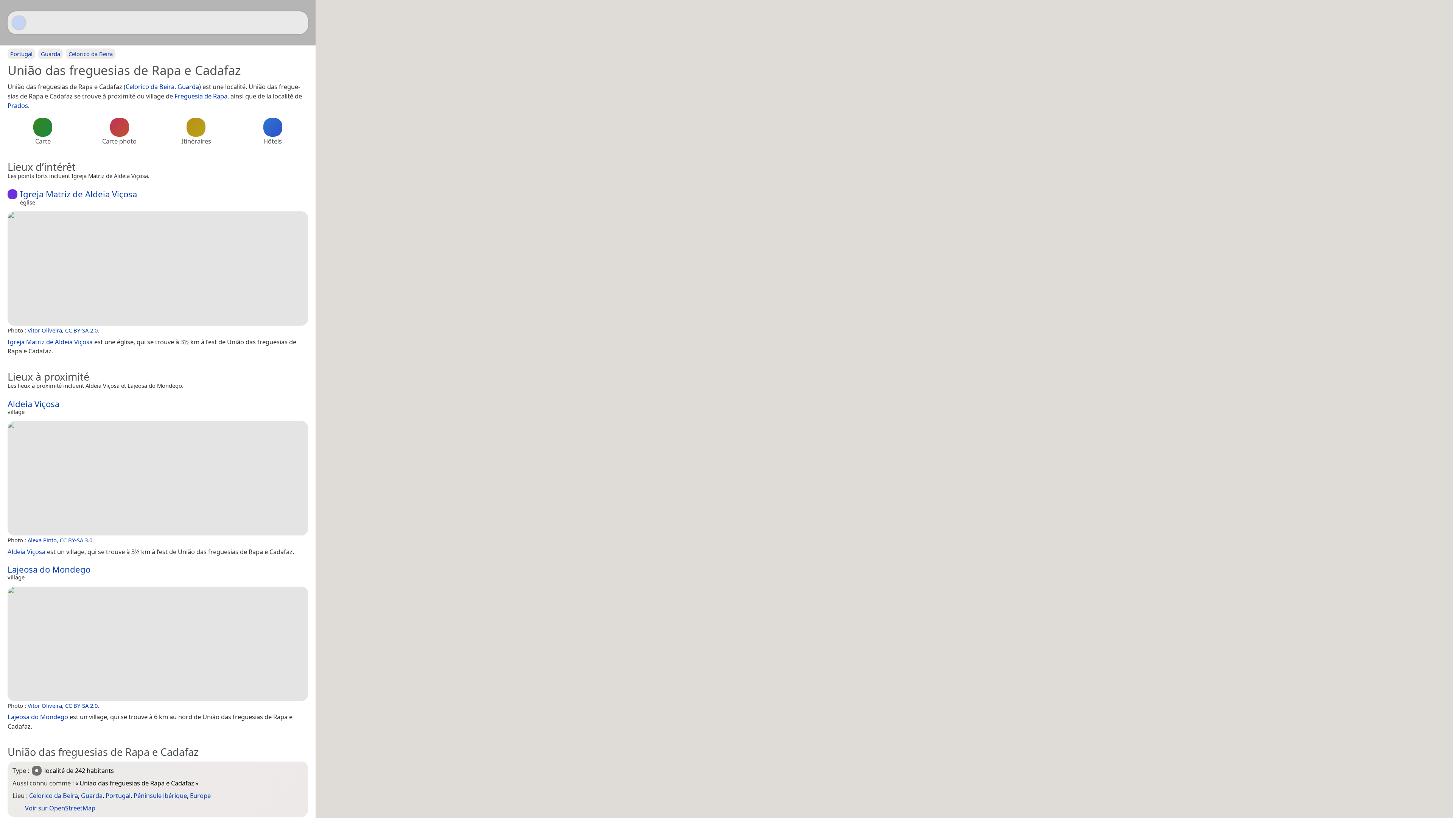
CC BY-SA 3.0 (76, 540)
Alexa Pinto (42, 540)
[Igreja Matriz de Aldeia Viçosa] (158, 268)
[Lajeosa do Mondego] (158, 644)
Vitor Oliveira (45, 330)
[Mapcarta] (19, 23)
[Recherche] (298, 22)
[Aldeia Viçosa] (158, 478)
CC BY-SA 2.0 (81, 330)
